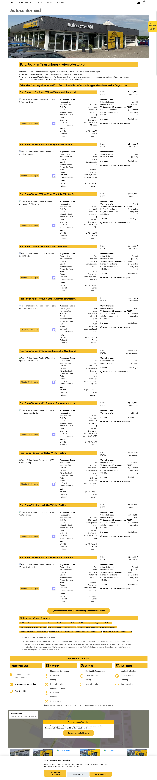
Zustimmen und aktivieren (78, 733)
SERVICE (36, 2)
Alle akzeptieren (100, 774)
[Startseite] (144, 2)
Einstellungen (78, 774)
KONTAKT (60, 2)
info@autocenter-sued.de (25, 684)
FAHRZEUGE (23, 2)
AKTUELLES (48, 2)
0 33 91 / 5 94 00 (22, 691)
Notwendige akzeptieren (55, 773)
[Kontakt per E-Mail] (138, 2)
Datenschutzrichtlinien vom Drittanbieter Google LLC (63, 728)
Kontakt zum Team (152, 25)
